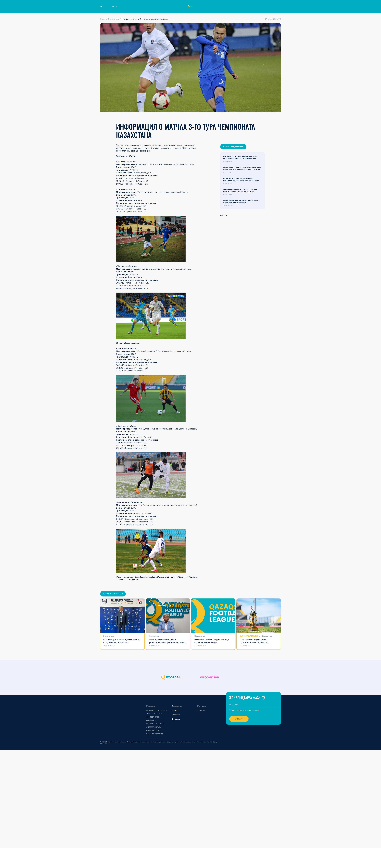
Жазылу (238, 719)
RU (117, 6)
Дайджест (176, 715)
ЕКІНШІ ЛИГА (151, 720)
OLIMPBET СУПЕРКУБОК (155, 724)
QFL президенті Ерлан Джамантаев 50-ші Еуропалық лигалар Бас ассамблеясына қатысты (240, 157)
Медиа (174, 710)
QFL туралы (201, 706)
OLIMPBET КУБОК (153, 717)
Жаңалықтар (113, 19)
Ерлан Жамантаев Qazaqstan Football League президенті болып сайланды (241, 201)
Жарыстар (150, 706)
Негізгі (102, 19)
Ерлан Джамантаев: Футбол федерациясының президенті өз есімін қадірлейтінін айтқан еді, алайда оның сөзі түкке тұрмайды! (242, 168)
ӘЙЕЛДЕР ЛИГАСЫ (153, 727)
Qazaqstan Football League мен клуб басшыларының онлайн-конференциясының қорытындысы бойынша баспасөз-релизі (241, 179)
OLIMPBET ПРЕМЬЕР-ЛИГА (156, 710)
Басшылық (201, 710)
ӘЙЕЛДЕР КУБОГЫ (153, 730)
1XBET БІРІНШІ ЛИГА (154, 714)
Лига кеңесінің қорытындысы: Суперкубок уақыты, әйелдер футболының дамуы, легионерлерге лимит (240, 190)
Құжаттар (176, 719)
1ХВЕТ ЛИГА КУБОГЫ (154, 734)
